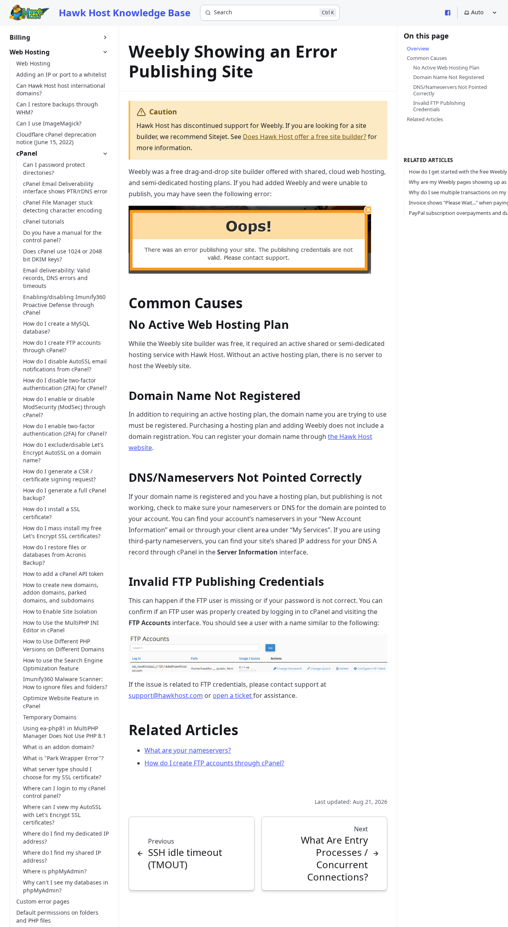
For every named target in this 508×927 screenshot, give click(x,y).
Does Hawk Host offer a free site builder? (304, 136)
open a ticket (233, 695)
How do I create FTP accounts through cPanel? (214, 763)
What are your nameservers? (187, 750)
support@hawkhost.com (166, 695)
